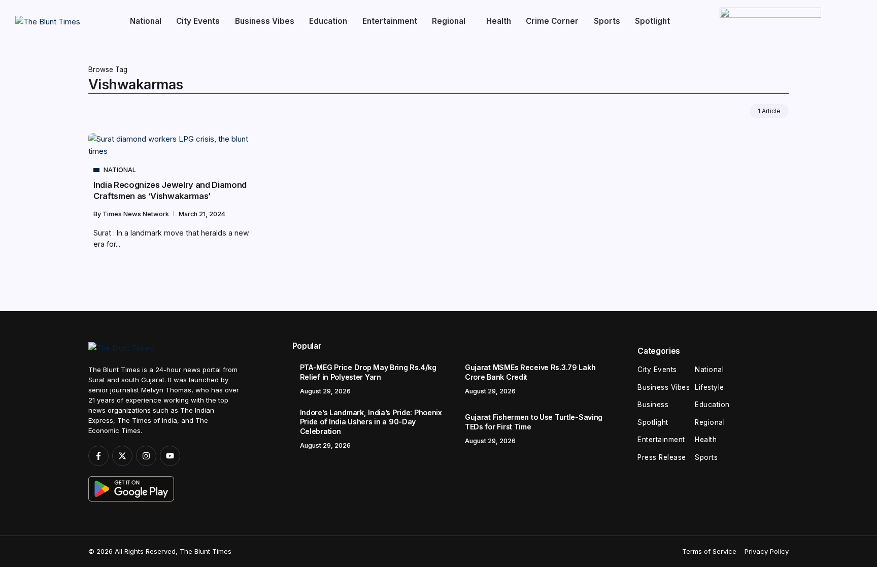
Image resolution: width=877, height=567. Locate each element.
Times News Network (137, 214)
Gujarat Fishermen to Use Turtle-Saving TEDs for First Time (533, 422)
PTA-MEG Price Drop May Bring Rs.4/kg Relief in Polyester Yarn (368, 372)
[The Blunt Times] (47, 21)
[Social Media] (98, 455)
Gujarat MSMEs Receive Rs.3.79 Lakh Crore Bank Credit (530, 372)
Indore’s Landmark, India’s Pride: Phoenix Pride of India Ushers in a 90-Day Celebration (371, 422)
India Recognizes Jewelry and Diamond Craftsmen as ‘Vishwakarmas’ (170, 190)
